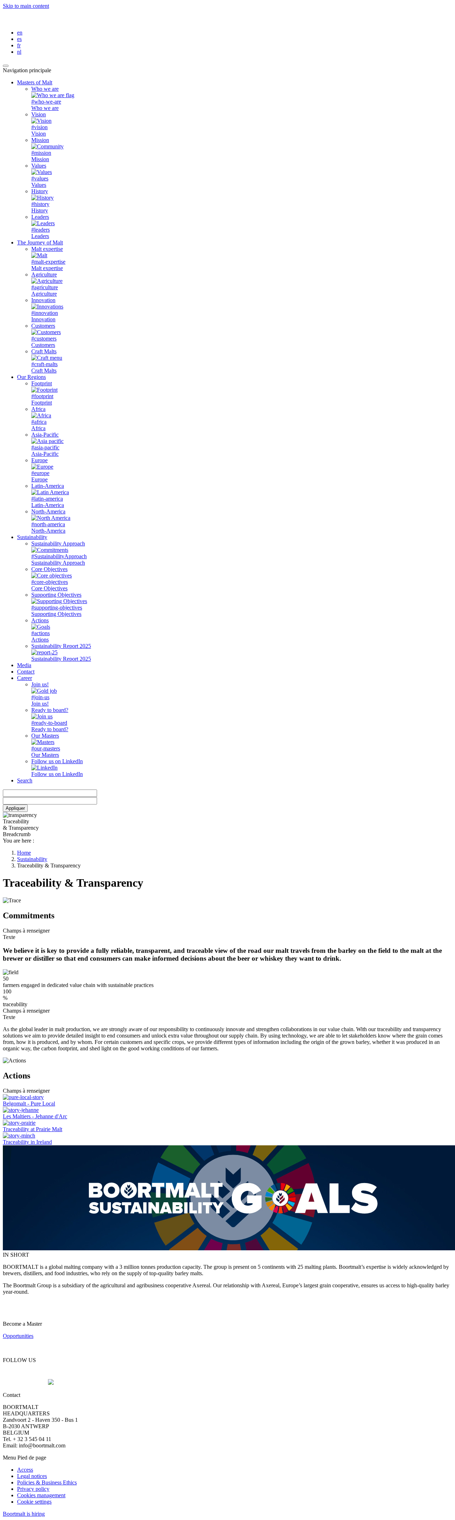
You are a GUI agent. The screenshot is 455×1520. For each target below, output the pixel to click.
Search (24, 780)
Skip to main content (26, 6)
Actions (40, 620)
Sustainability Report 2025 (61, 646)
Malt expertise (47, 249)
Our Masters (45, 736)
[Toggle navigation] (6, 66)
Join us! (40, 684)
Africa (38, 409)
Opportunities (18, 1336)
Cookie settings (34, 1502)
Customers (43, 326)
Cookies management (41, 1495)
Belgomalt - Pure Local (29, 1104)
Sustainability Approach (58, 543)
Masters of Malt (34, 82)
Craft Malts (44, 351)
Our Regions (31, 377)
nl (19, 52)
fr (19, 45)
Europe (39, 460)
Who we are (45, 89)
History (39, 191)
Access (25, 1470)
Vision (38, 114)
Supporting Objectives (56, 595)
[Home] (57, 20)
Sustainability (32, 537)
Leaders (40, 217)
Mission (40, 140)
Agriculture (44, 274)
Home (24, 853)
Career (24, 678)
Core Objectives (49, 569)
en (19, 33)
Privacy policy (33, 1489)
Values (38, 166)
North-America (48, 511)
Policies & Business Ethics (47, 1482)
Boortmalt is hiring (24, 1514)
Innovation (43, 300)
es (19, 39)
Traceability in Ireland (27, 1142)
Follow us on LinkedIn (57, 761)
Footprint (41, 383)
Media (24, 665)
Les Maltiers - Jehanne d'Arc (35, 1116)
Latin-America (47, 486)
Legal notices (32, 1476)
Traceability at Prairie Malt (32, 1129)
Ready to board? (49, 710)
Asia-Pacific (45, 435)
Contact (25, 672)
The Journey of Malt (40, 242)
